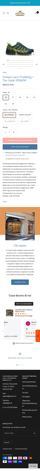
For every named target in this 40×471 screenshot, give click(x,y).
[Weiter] (36, 64)
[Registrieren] (34, 433)
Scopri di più (20, 282)
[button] (38, 336)
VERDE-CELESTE (25, 115)
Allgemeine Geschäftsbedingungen (29, 403)
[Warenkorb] (36, 13)
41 (34, 97)
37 (13, 97)
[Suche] (8, 13)
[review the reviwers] (24, 329)
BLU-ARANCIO (10, 121)
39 (27, 97)
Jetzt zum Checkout (20, 147)
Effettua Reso (27, 417)
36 (6, 97)
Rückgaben (26, 397)
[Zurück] (4, 64)
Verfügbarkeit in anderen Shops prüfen (17, 158)
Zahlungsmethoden (29, 382)
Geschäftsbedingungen (29, 387)
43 (6, 104)
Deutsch (6, 442)
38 (20, 97)
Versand (25, 393)
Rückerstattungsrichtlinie (29, 411)
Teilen (5, 201)
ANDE (5, 72)
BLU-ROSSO (9, 115)
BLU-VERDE (24, 121)
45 (13, 104)
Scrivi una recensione (24, 304)
